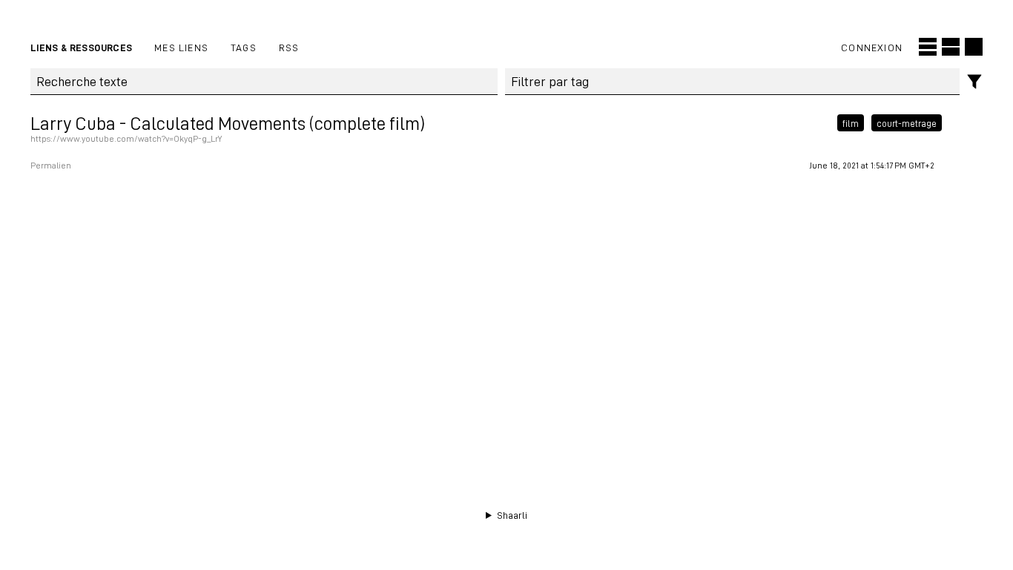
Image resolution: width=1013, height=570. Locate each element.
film (850, 123)
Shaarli (512, 515)
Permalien (50, 165)
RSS (289, 47)
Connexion (872, 47)
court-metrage (907, 123)
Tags (244, 47)
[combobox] (732, 81)
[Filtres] (975, 82)
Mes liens (181, 47)
